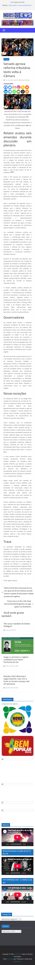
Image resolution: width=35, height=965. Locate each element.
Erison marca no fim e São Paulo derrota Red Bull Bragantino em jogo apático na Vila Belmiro (17, 604)
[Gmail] (14, 87)
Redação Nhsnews (25, 80)
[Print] (27, 87)
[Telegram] (10, 92)
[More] (27, 92)
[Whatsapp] (14, 92)
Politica (6, 59)
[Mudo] (28, 844)
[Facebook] (6, 87)
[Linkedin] (6, 92)
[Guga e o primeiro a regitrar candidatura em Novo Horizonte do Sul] (17, 638)
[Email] (18, 92)
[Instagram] (18, 87)
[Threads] (23, 92)
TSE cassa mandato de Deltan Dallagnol (17, 624)
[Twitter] (10, 87)
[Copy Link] (23, 87)
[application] (17, 837)
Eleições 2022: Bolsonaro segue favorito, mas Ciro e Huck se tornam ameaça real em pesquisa (16, 680)
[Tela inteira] (31, 844)
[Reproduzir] (4, 844)
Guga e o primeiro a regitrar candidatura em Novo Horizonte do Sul (16, 659)
